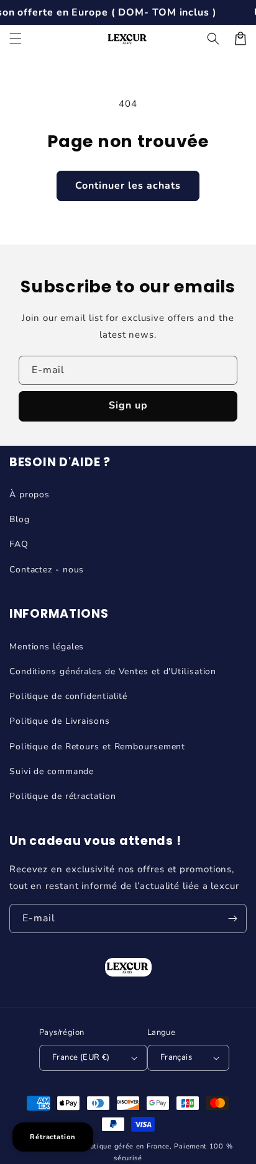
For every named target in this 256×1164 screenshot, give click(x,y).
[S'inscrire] (232, 918)
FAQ (19, 544)
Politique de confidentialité (68, 696)
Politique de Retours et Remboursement (97, 746)
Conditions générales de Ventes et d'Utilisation (112, 671)
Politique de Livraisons (59, 721)
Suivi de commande (51, 771)
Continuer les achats (128, 185)
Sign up (128, 405)
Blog (19, 519)
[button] (15, 38)
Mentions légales (46, 646)
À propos (29, 494)
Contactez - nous (46, 569)
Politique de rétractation (62, 796)
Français (176, 1057)
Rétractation (53, 1137)
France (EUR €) (81, 1057)
